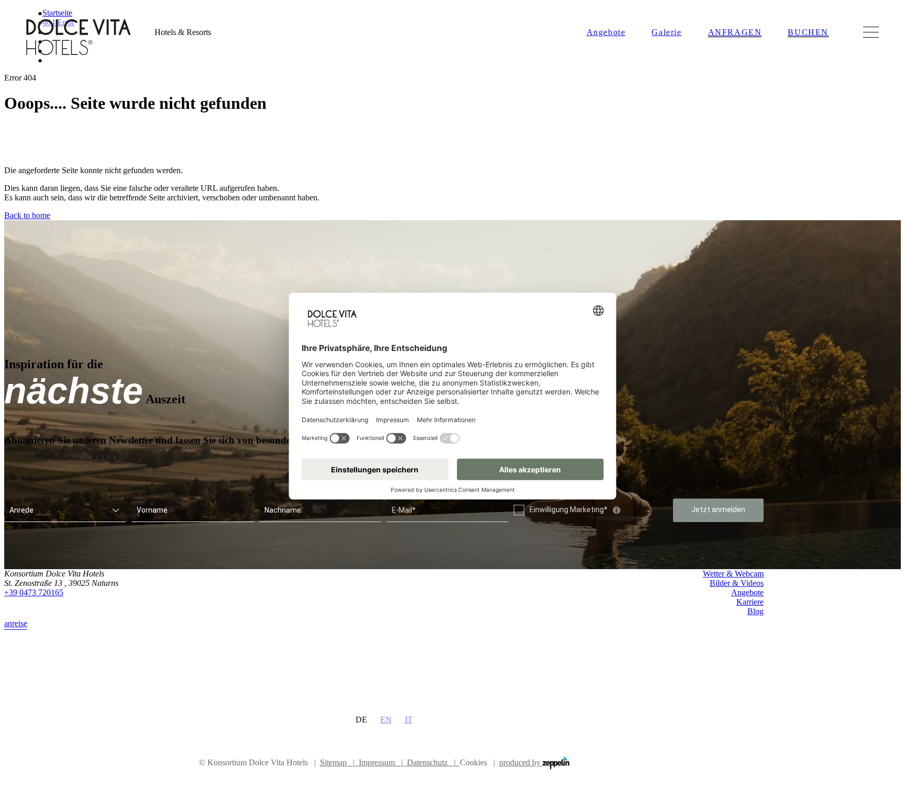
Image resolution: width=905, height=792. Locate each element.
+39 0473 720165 (33, 592)
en (386, 719)
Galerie (666, 32)
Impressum (381, 762)
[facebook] (736, 638)
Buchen (808, 32)
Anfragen (735, 32)
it (409, 719)
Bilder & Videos (737, 583)
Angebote (606, 32)
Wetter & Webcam (733, 573)
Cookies (473, 762)
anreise (15, 623)
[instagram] (757, 638)
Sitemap (337, 762)
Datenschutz (431, 762)
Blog (755, 611)
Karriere (750, 601)
